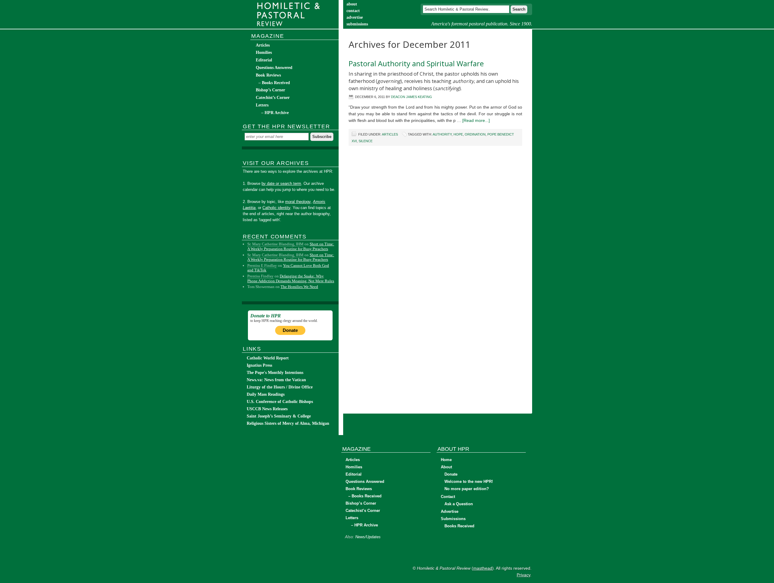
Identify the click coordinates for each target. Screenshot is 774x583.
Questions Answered (274, 67)
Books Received (459, 526)
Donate (290, 330)
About (446, 467)
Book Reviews (268, 75)
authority (442, 134)
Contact (448, 496)
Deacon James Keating (411, 97)
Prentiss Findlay (260, 276)
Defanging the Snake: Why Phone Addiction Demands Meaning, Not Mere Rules (290, 278)
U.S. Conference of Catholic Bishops (280, 401)
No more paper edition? (466, 488)
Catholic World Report (268, 358)
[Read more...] (476, 120)
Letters (262, 105)
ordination (475, 134)
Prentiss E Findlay (262, 265)
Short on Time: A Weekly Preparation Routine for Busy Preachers (290, 246)
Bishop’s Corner (270, 90)
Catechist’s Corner (273, 97)
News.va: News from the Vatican (276, 380)
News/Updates (368, 537)
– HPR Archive (275, 112)
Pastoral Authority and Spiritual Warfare (416, 63)
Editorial (264, 60)
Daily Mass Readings (266, 394)
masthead (482, 568)
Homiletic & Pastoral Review (290, 14)
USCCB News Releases (267, 409)
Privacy (523, 574)
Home (446, 459)
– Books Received (274, 82)
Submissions (453, 518)
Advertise (449, 511)
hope (458, 134)
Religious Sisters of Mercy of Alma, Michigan (288, 423)
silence (365, 141)
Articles (390, 134)
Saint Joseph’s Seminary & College (279, 416)
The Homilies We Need (299, 286)
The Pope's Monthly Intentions (275, 372)
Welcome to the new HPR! (468, 481)
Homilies (264, 52)
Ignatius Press (259, 365)
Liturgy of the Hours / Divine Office (280, 387)
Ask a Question (458, 504)
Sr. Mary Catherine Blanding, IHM (275, 244)
